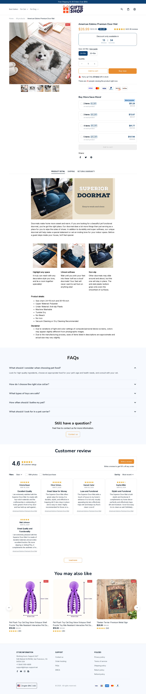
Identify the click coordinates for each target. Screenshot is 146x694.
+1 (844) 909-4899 (23, 664)
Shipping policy (100, 666)
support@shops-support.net (27, 667)
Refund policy (99, 674)
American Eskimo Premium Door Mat (25, 511)
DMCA (57, 670)
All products (20, 18)
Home (11, 18)
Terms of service (100, 661)
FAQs (57, 666)
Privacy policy (99, 657)
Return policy (99, 670)
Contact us (59, 657)
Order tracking (60, 661)
